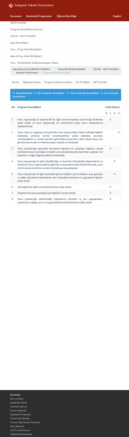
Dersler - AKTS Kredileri (23, 36)
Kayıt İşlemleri (17, 426)
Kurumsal (15, 15)
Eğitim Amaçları (18, 22)
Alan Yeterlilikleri (19, 42)
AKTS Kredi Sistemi (20, 430)
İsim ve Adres (16, 398)
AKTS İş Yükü (100, 82)
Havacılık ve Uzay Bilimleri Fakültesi (31, 69)
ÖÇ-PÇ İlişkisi (83, 82)
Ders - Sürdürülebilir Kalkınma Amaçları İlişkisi (34, 62)
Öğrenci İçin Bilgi (66, 15)
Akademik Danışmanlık (21, 434)
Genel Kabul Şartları (20, 418)
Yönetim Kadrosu (18, 406)
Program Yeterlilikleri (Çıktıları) (26, 29)
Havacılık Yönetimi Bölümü (71, 69)
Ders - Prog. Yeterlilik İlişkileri (26, 49)
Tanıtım (15, 82)
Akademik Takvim (18, 402)
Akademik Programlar (39, 15)
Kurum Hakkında (18, 410)
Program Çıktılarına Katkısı (58, 82)
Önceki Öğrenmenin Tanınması (25, 422)
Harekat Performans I (27, 72)
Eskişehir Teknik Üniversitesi (34, 5)
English (117, 15)
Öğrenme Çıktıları (31, 82)
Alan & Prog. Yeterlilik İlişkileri (26, 56)
